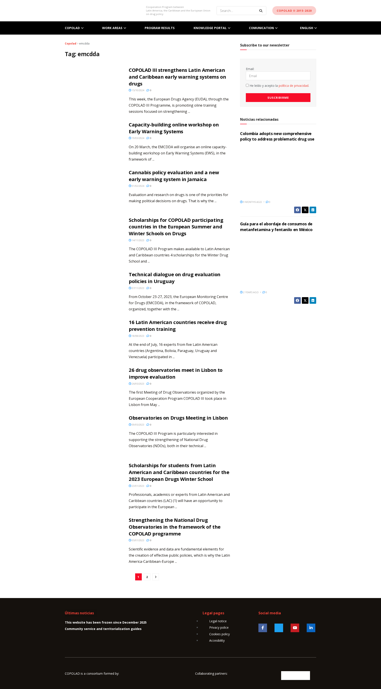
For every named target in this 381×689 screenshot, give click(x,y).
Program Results (160, 28)
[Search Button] (261, 10)
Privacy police (219, 627)
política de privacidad (293, 85)
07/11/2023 (137, 288)
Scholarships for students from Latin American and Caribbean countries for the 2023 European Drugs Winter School (179, 472)
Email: (250, 69)
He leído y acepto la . (279, 85)
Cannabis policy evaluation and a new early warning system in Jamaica (174, 175)
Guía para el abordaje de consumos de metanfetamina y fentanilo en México (276, 226)
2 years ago (251, 292)
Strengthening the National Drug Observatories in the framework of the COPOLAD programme (174, 527)
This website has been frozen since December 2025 (106, 622)
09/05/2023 (137, 424)
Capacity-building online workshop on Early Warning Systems (174, 128)
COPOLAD (72, 28)
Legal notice (218, 621)
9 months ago (252, 202)
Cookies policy (219, 634)
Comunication (261, 28)
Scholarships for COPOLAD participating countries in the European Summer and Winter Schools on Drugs (176, 227)
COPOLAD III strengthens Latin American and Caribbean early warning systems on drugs (177, 77)
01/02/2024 (137, 185)
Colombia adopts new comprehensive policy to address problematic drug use (277, 136)
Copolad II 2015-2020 (294, 11)
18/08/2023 (137, 335)
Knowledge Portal (210, 28)
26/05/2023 (137, 383)
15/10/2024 (137, 90)
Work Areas (112, 28)
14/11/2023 (137, 240)
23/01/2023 (137, 485)
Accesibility (217, 640)
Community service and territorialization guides (103, 629)
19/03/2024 (137, 138)
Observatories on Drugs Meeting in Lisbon (178, 417)
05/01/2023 (137, 540)
